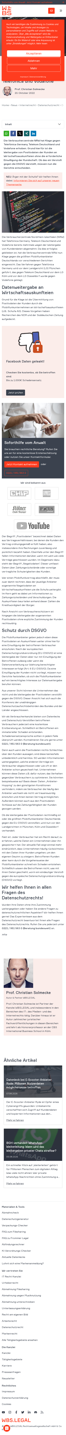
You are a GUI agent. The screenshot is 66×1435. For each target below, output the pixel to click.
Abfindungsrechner (13, 1244)
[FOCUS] (46, 509)
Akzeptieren (34, 53)
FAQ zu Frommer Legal (15, 1238)
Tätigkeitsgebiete (12, 1359)
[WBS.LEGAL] (7, 11)
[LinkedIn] (29, 1412)
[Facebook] (16, 1412)
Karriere (7, 1365)
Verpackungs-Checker (15, 1225)
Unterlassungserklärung (16, 1308)
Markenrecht (9, 1333)
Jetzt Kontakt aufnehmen (21, 464)
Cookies (6, 1404)
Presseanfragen (11, 1372)
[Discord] (35, 1412)
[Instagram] (9, 1412)
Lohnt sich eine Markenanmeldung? (23, 1263)
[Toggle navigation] (61, 11)
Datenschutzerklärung (15, 1397)
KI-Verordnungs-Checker (16, 1250)
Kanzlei (6, 1352)
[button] (6, 133)
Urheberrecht (10, 1282)
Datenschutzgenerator (15, 1218)
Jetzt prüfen (15, 392)
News (14, 105)
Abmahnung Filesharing (15, 1289)
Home (5, 105)
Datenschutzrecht (48, 105)
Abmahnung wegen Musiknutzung (21, 1295)
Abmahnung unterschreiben (18, 1301)
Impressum (8, 1391)
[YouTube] (3, 1412)
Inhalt (8, 124)
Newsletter (8, 1378)
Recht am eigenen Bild (15, 1314)
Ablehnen (34, 60)
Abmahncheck (10, 1212)
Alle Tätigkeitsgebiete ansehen (20, 1339)
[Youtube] (33, 525)
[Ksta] (19, 509)
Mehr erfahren (15, 1120)
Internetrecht (27, 105)
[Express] (46, 493)
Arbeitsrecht (9, 1320)
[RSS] (42, 1412)
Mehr (33, 68)
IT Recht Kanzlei (11, 1276)
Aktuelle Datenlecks (13, 1256)
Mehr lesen (41, 43)
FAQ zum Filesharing (14, 1231)
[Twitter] (22, 1412)
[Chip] (19, 493)
